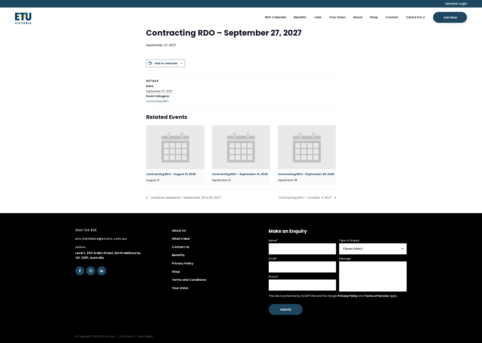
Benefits (178, 255)
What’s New (181, 239)
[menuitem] (454, 4)
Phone (273, 277)
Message (345, 258)
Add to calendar (166, 63)
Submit (285, 309)
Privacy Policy (183, 263)
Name (273, 240)
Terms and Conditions (189, 280)
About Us (179, 230)
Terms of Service (376, 296)
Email (273, 258)
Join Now (450, 17)
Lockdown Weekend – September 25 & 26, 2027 (185, 197)
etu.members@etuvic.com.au (101, 239)
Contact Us (180, 247)
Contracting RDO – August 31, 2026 (171, 174)
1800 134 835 (86, 230)
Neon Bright (145, 336)
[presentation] (175, 147)
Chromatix (126, 336)
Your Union (180, 288)
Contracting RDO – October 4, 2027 (305, 197)
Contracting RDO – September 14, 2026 (240, 174)
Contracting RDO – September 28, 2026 (306, 174)
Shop (176, 272)
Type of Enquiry (349, 240)
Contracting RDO (157, 101)
